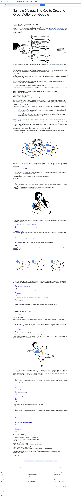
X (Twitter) (3, 481)
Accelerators (30, 479)
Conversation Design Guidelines (26, 440)
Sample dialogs (49, 460)
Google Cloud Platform (33, 491)
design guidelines (26, 106)
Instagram (3, 477)
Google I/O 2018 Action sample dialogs (26, 117)
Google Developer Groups (32, 476)
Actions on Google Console (59, 481)
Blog (31, 1)
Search (42, 4)
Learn (27, 1)
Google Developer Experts (32, 477)
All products (41, 491)
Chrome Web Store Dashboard (59, 484)
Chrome (20, 491)
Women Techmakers (31, 481)
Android (15, 491)
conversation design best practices (54, 29)
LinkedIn (2, 479)
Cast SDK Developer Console (59, 483)
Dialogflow (51, 64)
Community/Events (20, 1)
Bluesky (2, 476)
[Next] (60, 467)
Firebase (25, 491)
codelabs (60, 64)
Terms (2, 495)
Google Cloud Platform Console (59, 476)
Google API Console (57, 474)
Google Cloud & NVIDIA (32, 483)
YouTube (35, 1)
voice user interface (39, 460)
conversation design (29, 460)
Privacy (6, 495)
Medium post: (18, 120)
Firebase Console (57, 479)
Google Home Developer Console (60, 486)
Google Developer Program (32, 474)
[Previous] (20, 467)
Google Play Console (58, 477)
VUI (55, 460)
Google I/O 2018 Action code (61, 117)
